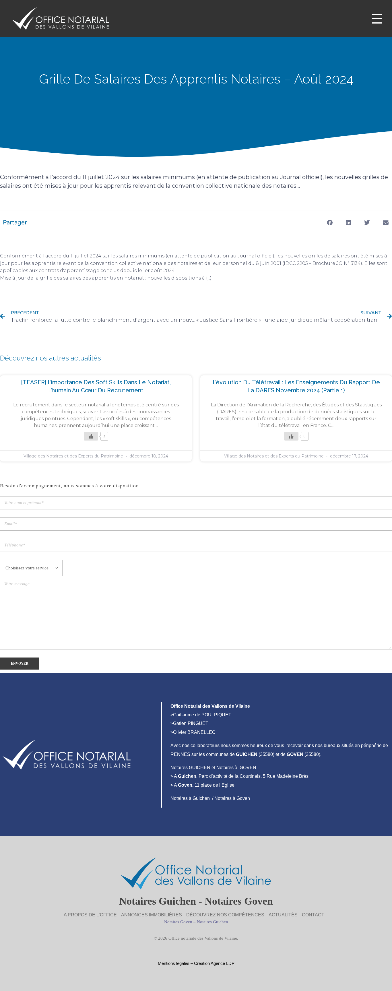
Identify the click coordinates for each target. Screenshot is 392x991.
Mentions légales (173, 963)
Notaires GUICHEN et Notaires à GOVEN (213, 767)
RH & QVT (14, 289)
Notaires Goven (178, 922)
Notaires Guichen (212, 922)
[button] (329, 222)
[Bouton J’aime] (91, 436)
